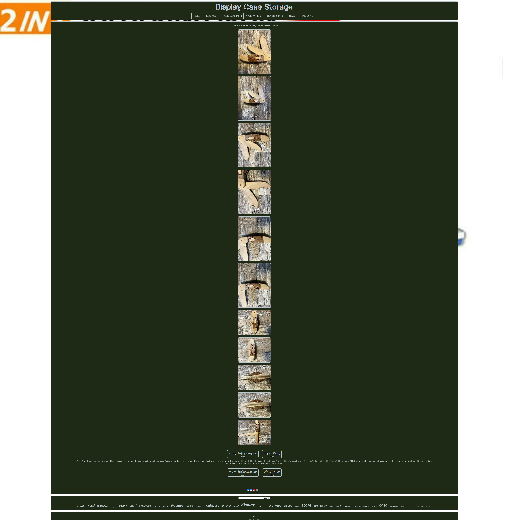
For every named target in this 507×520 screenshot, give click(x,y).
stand (236, 506)
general (366, 506)
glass (80, 505)
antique (226, 505)
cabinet (212, 505)
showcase (145, 505)
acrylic (275, 505)
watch (103, 505)
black (165, 506)
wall (331, 506)
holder (189, 505)
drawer (429, 506)
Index (254, 516)
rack (403, 506)
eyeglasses (394, 506)
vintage (288, 505)
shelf (133, 505)
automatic (199, 506)
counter (349, 506)
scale (265, 507)
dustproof (113, 507)
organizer (320, 505)
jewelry (339, 506)
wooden (420, 506)
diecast (157, 506)
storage (176, 505)
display (248, 504)
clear (123, 506)
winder (358, 506)
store (306, 505)
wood (91, 505)
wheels (374, 506)
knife (259, 506)
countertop (411, 507)
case (383, 505)
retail (297, 506)
